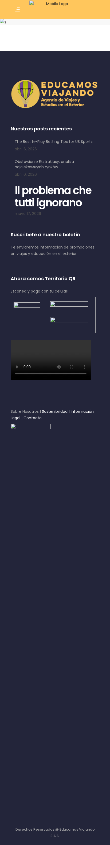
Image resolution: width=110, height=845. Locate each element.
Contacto (32, 418)
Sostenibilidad (55, 411)
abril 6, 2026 (26, 149)
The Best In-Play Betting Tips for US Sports (54, 141)
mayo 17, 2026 (28, 213)
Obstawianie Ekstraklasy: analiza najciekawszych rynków (44, 164)
